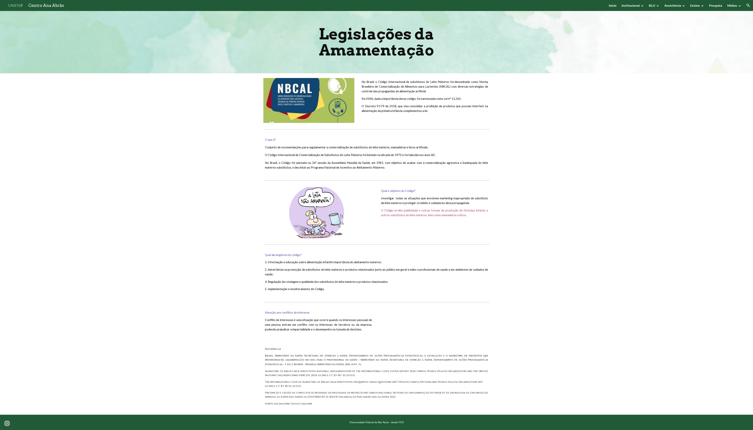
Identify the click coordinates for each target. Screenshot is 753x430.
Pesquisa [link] (715, 5)
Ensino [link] (695, 5)
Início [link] (613, 5)
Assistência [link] (672, 5)
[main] (376, 42)
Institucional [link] (631, 5)
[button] (748, 5)
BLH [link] (652, 5)
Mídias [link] (732, 5)
